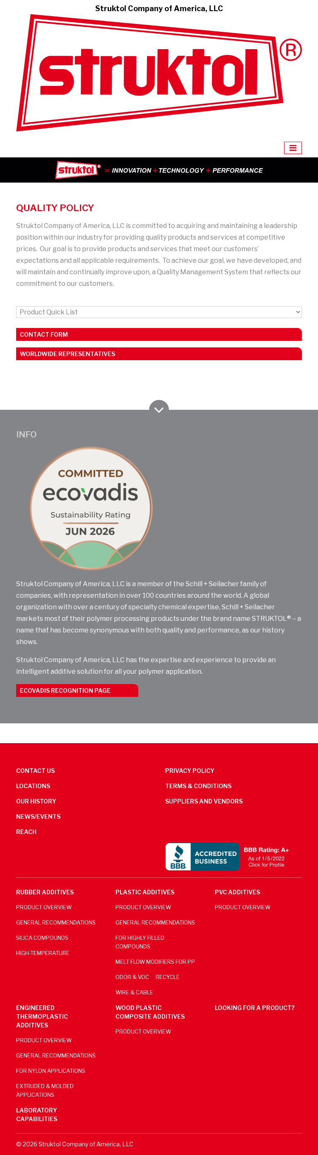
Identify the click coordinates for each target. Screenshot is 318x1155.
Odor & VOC (132, 977)
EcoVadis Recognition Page (65, 690)
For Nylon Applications (50, 1071)
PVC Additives (237, 892)
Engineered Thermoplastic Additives (42, 1016)
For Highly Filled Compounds (140, 942)
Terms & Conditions (198, 785)
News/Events (38, 816)
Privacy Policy (189, 770)
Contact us (35, 770)
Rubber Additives (45, 892)
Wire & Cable (134, 992)
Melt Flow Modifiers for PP (155, 962)
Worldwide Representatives (67, 353)
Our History (36, 801)
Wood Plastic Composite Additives (150, 1012)
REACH (26, 831)
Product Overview (44, 907)
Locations (33, 785)
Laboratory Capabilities (36, 1114)
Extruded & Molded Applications (45, 1090)
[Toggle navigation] (293, 148)
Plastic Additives (145, 892)
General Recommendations (56, 923)
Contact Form (44, 334)
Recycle (168, 977)
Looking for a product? (254, 1007)
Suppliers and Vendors (204, 801)
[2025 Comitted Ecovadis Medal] (91, 508)
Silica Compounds (42, 938)
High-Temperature (43, 953)
